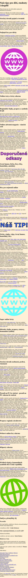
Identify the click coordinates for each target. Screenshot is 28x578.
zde (7, 214)
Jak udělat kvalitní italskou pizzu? (7, 569)
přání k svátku (7, 85)
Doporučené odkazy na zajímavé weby (9, 555)
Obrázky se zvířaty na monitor (7, 206)
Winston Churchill (4, 556)
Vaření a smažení (20, 40)
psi (24, 14)
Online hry (5, 209)
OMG (23, 285)
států (23, 260)
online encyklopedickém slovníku (19, 79)
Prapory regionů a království (12, 425)
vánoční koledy (11, 136)
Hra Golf (8, 444)
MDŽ (10, 347)
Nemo (9, 46)
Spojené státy (11, 260)
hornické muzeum (12, 283)
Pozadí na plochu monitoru (6, 560)
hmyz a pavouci (3, 413)
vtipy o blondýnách (9, 171)
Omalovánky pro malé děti (6, 270)
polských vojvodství (12, 120)
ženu (27, 85)
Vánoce (23, 147)
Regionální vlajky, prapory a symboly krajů (10, 116)
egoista (21, 78)
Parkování (15, 277)
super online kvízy (11, 322)
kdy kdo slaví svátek (20, 353)
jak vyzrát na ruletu (14, 515)
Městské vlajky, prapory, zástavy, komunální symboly (15, 335)
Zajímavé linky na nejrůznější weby (8, 564)
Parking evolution (13, 279)
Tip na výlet (2, 281)
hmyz (1, 459)
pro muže (23, 85)
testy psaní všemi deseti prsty (11, 105)
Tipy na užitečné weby (5, 568)
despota (15, 78)
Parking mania (3, 279)
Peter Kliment (3, 382)
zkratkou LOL (16, 285)
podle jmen (17, 85)
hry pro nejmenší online (12, 190)
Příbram (15, 281)
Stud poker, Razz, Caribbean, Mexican (9, 553)
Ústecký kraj (3, 343)
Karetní (1, 192)
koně (22, 14)
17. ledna (14, 574)
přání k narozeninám (9, 181)
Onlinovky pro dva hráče (5, 439)
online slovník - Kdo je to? (15, 83)
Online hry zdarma (21, 91)
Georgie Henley (3, 46)
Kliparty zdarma (15, 450)
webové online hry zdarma (10, 436)
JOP (15, 213)
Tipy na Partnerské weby (5, 559)
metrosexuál (12, 81)
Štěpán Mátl (16, 382)
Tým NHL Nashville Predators (7, 567)
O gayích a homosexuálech (14, 244)
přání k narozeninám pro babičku (14, 183)
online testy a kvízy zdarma (6, 100)
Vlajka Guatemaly (4, 563)
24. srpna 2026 (7, 573)
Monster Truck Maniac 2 (17, 46)
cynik (12, 78)
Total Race (7, 198)
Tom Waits (2, 558)
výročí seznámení (19, 347)
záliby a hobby (7, 374)
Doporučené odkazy (4, 562)
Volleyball (2, 444)
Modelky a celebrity (4, 566)
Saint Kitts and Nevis (5, 554)
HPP (13, 213)
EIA (20, 213)
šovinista (20, 81)
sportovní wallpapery (11, 409)
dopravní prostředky (4, 15)
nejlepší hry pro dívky (10, 35)
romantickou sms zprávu (17, 356)
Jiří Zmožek (9, 382)
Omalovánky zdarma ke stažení (7, 571)
